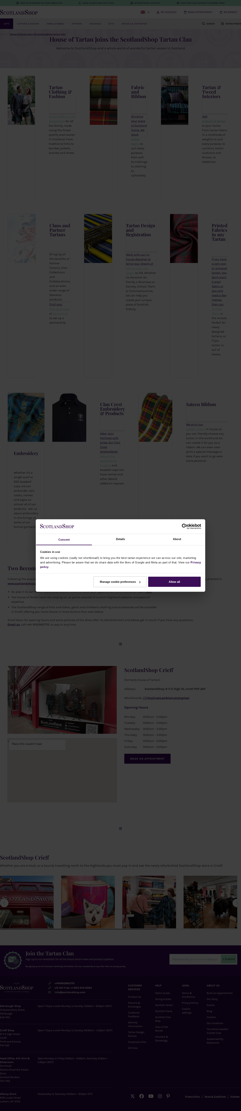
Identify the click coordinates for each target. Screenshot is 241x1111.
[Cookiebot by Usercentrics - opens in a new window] (184, 526)
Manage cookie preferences (118, 581)
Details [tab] (120, 538)
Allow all (174, 581)
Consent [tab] (64, 539)
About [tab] (177, 538)
